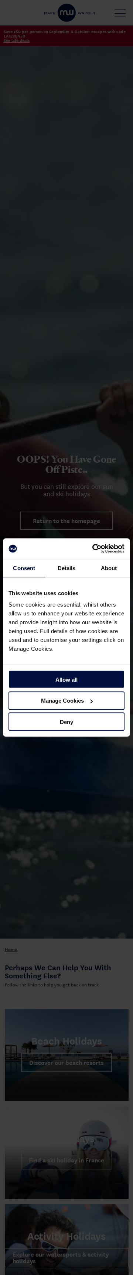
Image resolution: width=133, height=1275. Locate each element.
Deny (66, 721)
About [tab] (109, 568)
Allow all (66, 679)
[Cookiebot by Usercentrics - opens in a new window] (94, 549)
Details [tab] (67, 568)
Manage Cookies (62, 700)
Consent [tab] (24, 568)
